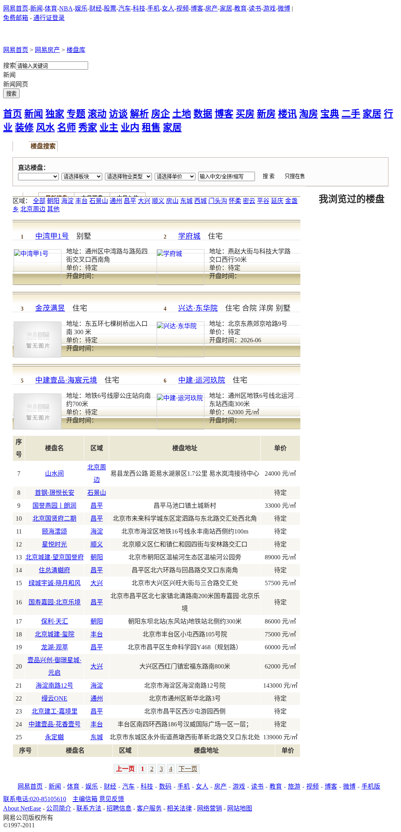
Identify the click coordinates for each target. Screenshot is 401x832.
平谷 (263, 201)
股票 (110, 8)
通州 (116, 201)
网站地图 (239, 808)
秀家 (87, 127)
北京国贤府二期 (54, 518)
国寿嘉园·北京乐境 (55, 602)
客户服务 (149, 808)
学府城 (189, 236)
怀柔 (235, 201)
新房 (266, 114)
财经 (95, 8)
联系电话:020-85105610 (34, 799)
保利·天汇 (54, 621)
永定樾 (54, 737)
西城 (200, 201)
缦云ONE (54, 698)
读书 (255, 8)
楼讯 (287, 114)
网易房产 (47, 50)
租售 (151, 127)
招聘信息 (119, 808)
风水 (45, 127)
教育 (240, 8)
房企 (160, 114)
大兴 (144, 201)
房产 (211, 8)
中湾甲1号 (52, 236)
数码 (165, 786)
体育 (51, 8)
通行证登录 (49, 17)
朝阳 (53, 201)
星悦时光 (54, 544)
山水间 (54, 473)
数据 (202, 114)
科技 (139, 8)
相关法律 (179, 808)
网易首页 (15, 8)
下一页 (188, 769)
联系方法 (88, 808)
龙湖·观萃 (54, 647)
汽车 (124, 8)
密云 (249, 201)
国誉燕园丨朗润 (54, 505)
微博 (284, 8)
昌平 (130, 201)
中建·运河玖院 (201, 380)
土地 (181, 114)
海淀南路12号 (54, 685)
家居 (226, 8)
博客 (197, 8)
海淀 (67, 201)
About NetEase (22, 808)
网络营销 (209, 808)
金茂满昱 (50, 308)
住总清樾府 (54, 570)
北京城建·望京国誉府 (54, 557)
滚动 (97, 114)
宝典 (329, 114)
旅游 (294, 786)
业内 (130, 127)
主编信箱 (85, 799)
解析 (139, 114)
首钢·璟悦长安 (54, 492)
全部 (39, 201)
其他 (53, 209)
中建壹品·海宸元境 (66, 380)
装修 (24, 127)
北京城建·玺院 (54, 634)
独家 (54, 114)
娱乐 (81, 8)
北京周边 (32, 209)
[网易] (24, 34)
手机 (153, 8)
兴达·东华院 (198, 308)
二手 (350, 114)
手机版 (370, 786)
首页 (12, 114)
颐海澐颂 (54, 531)
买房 (245, 114)
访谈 (118, 114)
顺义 (158, 201)
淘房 (308, 114)
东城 (186, 201)
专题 (76, 114)
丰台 (81, 201)
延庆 (277, 201)
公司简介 (58, 808)
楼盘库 (76, 50)
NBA (66, 8)
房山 (172, 201)
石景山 (98, 201)
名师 (66, 127)
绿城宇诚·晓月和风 (55, 583)
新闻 (36, 8)
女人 (168, 8)
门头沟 (217, 201)
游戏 (269, 8)
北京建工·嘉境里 (55, 711)
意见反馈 (111, 799)
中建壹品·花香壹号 (55, 724)
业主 (108, 127)
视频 (182, 8)
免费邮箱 (15, 17)
